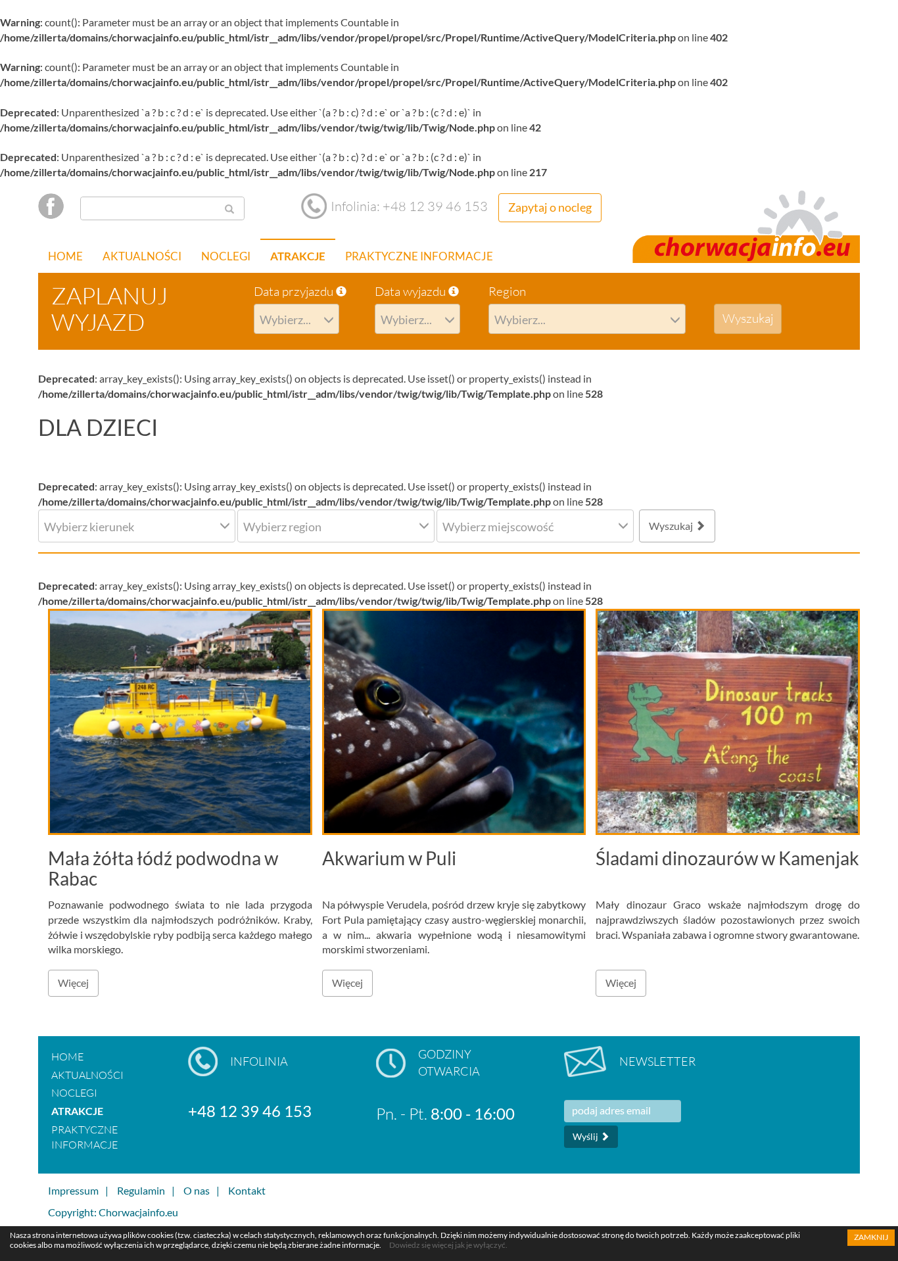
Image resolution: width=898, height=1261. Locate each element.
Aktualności (142, 256)
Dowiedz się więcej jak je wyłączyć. (448, 1245)
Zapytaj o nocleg (550, 207)
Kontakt (247, 1190)
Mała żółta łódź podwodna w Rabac (163, 868)
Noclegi (74, 1092)
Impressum (73, 1190)
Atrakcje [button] (297, 256)
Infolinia (259, 1061)
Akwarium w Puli (389, 858)
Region (507, 291)
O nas (196, 1190)
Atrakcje (77, 1111)
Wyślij (586, 1136)
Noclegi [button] (225, 256)
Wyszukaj (672, 525)
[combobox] (296, 319)
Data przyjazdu (295, 291)
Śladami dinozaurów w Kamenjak (727, 858)
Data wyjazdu (411, 291)
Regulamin (141, 1190)
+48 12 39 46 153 (250, 1110)
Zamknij (871, 1237)
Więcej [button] (73, 982)
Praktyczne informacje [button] (419, 256)
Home (65, 256)
